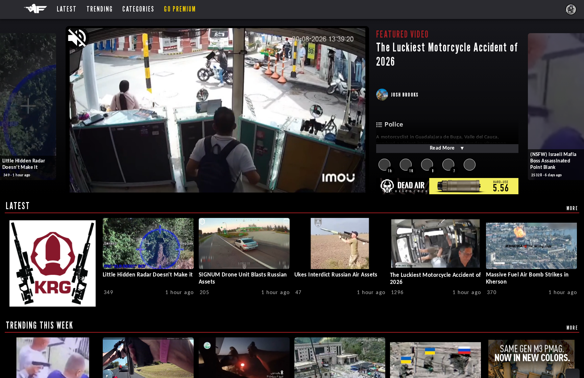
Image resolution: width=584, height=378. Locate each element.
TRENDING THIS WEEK (40, 325)
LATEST (18, 206)
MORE (572, 208)
